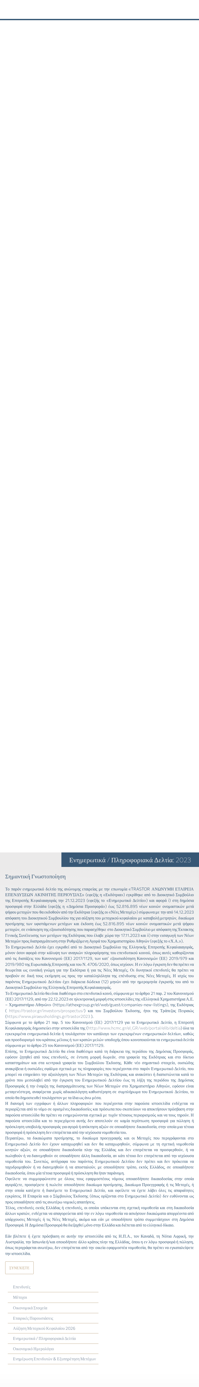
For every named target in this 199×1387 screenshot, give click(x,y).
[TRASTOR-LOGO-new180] (26, 4)
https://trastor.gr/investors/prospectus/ (46, 1010)
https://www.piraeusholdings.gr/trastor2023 (48, 1016)
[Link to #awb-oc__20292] (170, 9)
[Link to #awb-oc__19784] (189, 9)
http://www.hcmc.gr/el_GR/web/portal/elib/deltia (134, 1027)
